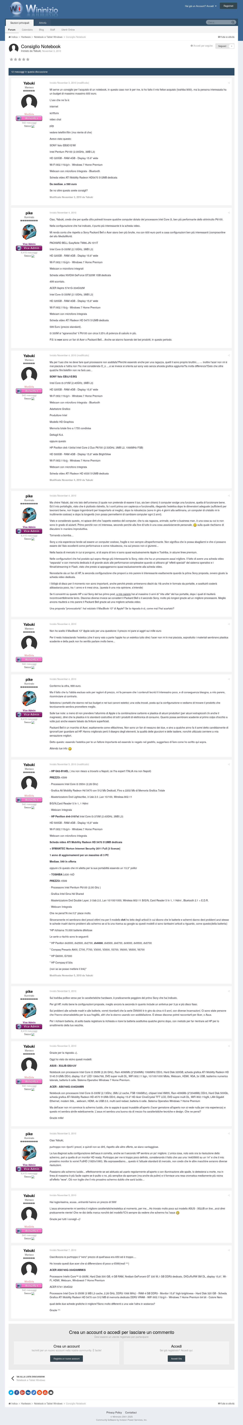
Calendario (27, 29)
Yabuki (37, 51)
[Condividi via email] (50, 1392)
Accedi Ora (176, 1358)
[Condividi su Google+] (22, 1392)
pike (29, 212)
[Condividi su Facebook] (16, 1392)
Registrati (228, 5)
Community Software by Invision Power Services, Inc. (121, 1419)
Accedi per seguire (203, 45)
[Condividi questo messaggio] (229, 82)
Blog (41, 29)
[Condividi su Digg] (28, 1392)
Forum (11, 29)
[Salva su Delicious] (33, 1392)
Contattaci (131, 1412)
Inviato (63, 82)
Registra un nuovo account (67, 1358)
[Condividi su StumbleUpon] (45, 1392)
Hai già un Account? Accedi (200, 6)
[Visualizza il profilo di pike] (29, 232)
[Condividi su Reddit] (39, 1392)
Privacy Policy (114, 1412)
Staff (52, 29)
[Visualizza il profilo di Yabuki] (14, 48)
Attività (42, 23)
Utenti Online (68, 29)
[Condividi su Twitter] (11, 1392)
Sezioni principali (19, 23)
